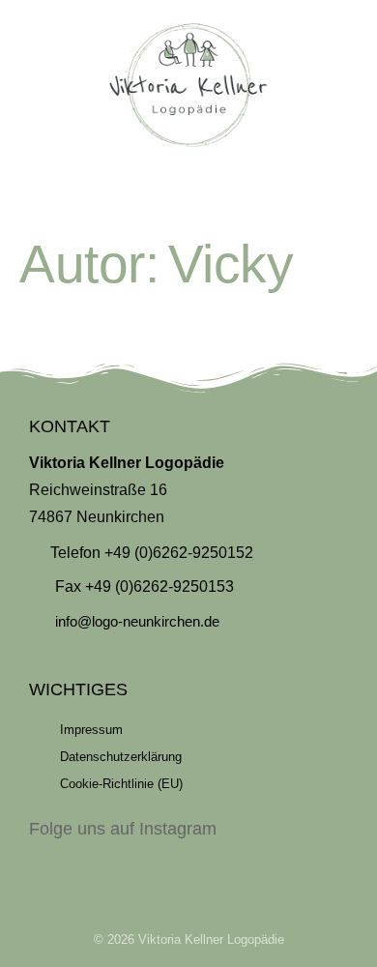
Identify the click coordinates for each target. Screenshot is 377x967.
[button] (188, 193)
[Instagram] (188, 858)
